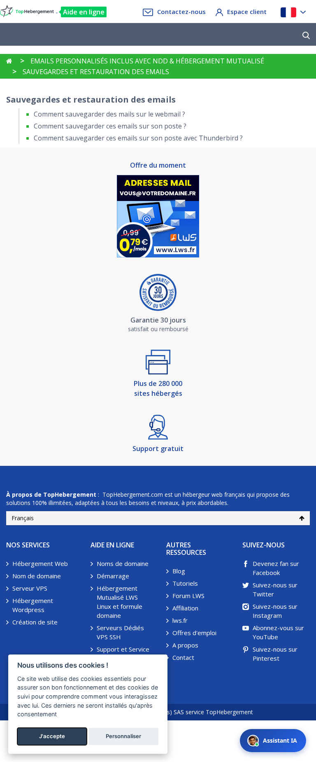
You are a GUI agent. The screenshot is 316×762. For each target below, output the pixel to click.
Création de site (35, 622)
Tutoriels (185, 583)
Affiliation (185, 608)
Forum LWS (188, 595)
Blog (178, 571)
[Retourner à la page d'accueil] (9, 60)
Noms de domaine (123, 563)
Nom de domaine (36, 576)
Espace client (247, 11)
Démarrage (113, 576)
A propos (185, 645)
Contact (183, 657)
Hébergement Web (40, 563)
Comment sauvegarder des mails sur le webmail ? (109, 114)
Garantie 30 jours (158, 320)
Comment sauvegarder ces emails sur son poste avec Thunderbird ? (138, 138)
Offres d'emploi (194, 633)
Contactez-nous (181, 11)
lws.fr (180, 620)
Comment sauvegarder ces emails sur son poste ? (110, 126)
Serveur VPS (29, 588)
